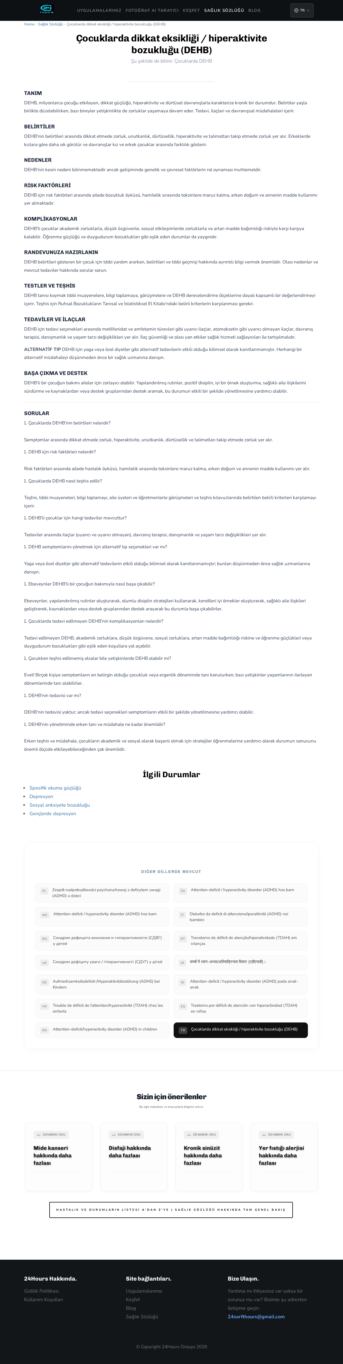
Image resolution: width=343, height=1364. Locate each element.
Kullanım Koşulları (43, 1299)
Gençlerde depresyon (52, 813)
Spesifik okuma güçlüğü (55, 788)
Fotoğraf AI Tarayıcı (152, 10)
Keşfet (191, 10)
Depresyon (41, 796)
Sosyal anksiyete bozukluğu (59, 805)
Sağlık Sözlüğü (224, 10)
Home (29, 24)
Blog (254, 10)
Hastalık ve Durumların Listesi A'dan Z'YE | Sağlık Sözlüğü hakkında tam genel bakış (171, 1210)
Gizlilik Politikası (41, 1291)
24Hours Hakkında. (50, 1278)
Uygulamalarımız (99, 10)
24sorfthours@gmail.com (256, 1316)
